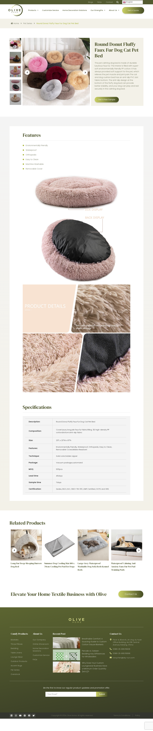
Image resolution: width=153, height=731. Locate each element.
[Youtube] (20, 715)
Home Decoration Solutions (75, 10)
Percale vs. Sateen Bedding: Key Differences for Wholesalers (93, 653)
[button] (118, 2)
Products (32, 10)
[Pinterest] (25, 715)
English (129, 2)
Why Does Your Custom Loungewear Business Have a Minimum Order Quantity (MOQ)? (94, 667)
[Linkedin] (11, 715)
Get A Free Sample (106, 99)
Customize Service (50, 10)
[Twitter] (34, 715)
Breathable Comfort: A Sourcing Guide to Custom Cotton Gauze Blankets (94, 641)
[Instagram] (16, 715)
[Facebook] (29, 715)
